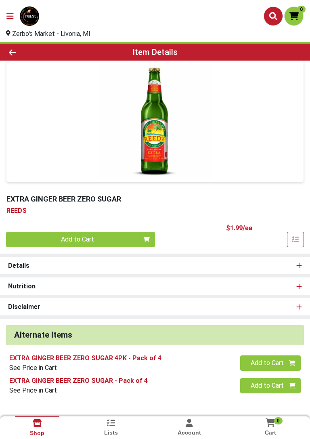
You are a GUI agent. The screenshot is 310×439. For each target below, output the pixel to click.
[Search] (273, 16)
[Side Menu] (10, 16)
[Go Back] (43, 52)
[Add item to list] (295, 239)
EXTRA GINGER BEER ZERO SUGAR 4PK (85, 358)
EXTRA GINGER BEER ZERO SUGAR (78, 380)
